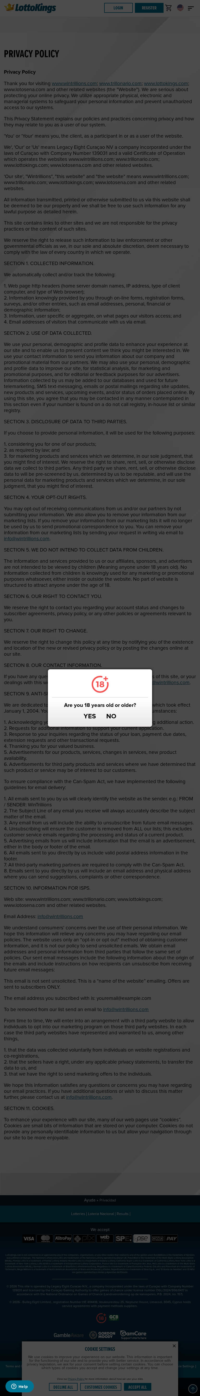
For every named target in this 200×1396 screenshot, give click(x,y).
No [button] (111, 716)
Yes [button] (90, 716)
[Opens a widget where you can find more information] (19, 1386)
